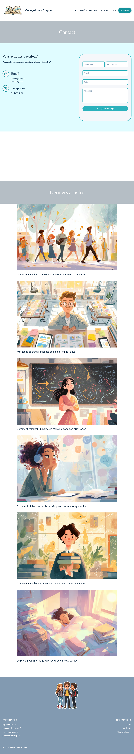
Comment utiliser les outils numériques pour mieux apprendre (51, 506)
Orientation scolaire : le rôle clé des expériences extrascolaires (51, 274)
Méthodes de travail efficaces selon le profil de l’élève (46, 351)
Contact (128, 724)
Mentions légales (124, 732)
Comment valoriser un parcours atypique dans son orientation (51, 429)
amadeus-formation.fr (12, 728)
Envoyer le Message (105, 109)
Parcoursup (110, 10)
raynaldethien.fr (9, 724)
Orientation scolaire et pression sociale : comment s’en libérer (51, 583)
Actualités (124, 10)
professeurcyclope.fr (11, 736)
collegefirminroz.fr (10, 732)
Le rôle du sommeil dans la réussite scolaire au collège (47, 660)
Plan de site (126, 728)
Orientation (95, 10)
